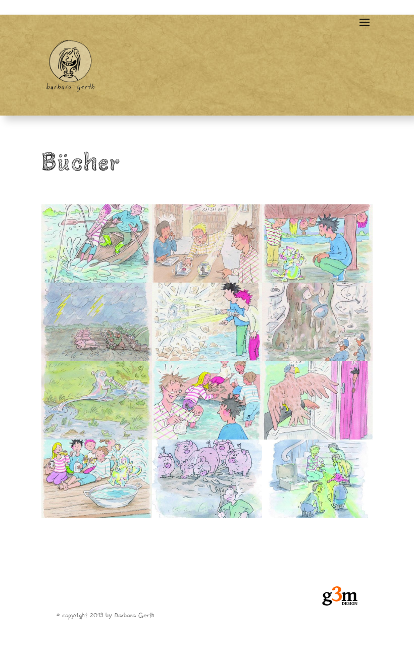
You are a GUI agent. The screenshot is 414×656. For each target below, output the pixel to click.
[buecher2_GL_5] (207, 515)
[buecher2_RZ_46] (207, 437)
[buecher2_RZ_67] (317, 280)
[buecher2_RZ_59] (207, 358)
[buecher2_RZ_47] (96, 437)
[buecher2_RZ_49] (207, 280)
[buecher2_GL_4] (317, 515)
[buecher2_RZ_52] (96, 358)
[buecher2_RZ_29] (96, 515)
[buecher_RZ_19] (96, 280)
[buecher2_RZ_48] (317, 358)
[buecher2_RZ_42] (317, 437)
